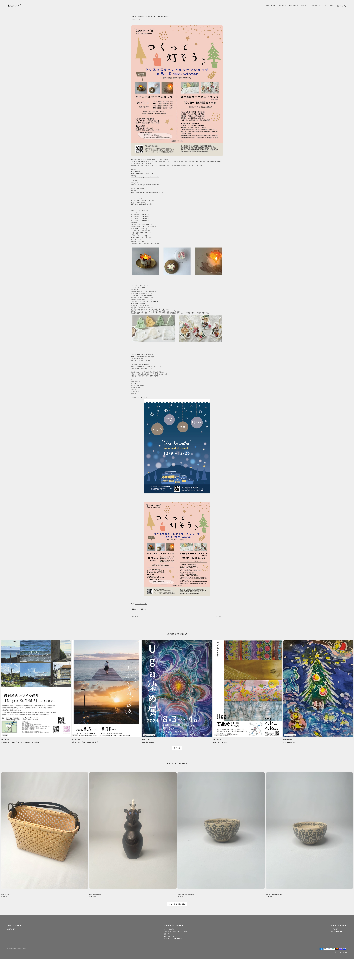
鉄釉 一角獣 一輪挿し (96, 894)
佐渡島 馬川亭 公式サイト (19, 948)
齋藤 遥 (75, 735)
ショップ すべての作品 (177, 904)
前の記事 (135, 616)
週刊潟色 (5, 735)
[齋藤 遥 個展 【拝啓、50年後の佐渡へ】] (106, 688)
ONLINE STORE (328, 5)
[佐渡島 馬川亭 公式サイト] (14, 5)
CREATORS (292, 5)
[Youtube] (346, 952)
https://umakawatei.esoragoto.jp (142, 356)
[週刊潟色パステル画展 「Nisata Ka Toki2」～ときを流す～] (36, 688)
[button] (342, 5)
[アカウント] (337, 5)
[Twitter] (340, 952)
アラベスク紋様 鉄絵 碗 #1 (186, 894)
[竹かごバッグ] (44, 830)
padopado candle (141, 604)
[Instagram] (335, 952)
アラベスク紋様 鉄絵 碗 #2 (274, 894)
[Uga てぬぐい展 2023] (247, 688)
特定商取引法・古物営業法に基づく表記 (175, 931)
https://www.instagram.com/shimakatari (145, 185)
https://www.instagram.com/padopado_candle (147, 192)
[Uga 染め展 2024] (177, 688)
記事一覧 (177, 748)
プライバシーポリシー (335, 931)
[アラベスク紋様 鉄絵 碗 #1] (221, 830)
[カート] (345, 5)
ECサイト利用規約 (169, 929)
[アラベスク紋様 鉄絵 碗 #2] (309, 830)
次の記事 (219, 616)
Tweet (136, 609)
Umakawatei (270, 5)
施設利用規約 (11, 929)
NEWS (303, 5)
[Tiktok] (343, 952)
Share (145, 609)
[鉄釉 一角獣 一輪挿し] (133, 830)
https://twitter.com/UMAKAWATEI (142, 173)
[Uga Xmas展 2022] (318, 688)
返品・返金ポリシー (169, 936)
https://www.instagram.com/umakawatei (145, 177)
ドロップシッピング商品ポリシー (173, 939)
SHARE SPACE (314, 5)
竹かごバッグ (5, 894)
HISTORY (281, 5)
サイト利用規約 (333, 929)
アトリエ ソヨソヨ (149, 735)
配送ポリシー (167, 934)
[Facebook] (338, 952)
